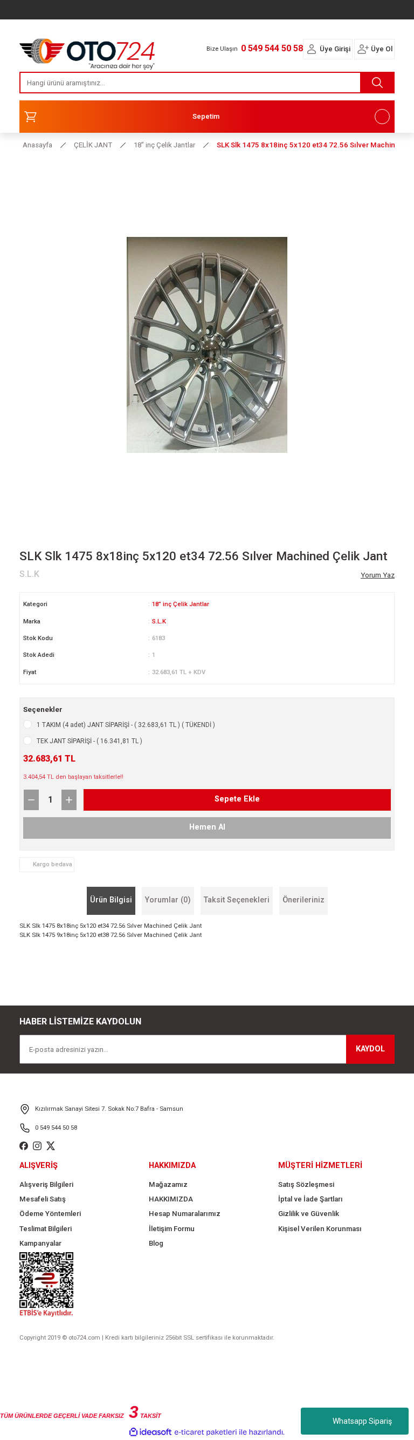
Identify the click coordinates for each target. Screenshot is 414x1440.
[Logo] (87, 51)
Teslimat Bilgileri (45, 1229)
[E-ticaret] (205, 1432)
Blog (156, 1243)
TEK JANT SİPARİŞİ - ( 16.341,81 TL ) (89, 741)
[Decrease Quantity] (31, 800)
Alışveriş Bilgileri (46, 1184)
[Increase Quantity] (69, 800)
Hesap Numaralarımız (184, 1214)
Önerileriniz (303, 900)
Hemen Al (207, 827)
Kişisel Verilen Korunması (320, 1229)
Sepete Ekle (237, 799)
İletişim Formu (172, 1229)
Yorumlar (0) (168, 900)
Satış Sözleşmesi (306, 1184)
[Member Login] (311, 49)
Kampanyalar (40, 1243)
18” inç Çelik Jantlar (180, 604)
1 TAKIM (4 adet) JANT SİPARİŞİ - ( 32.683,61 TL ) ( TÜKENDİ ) (126, 725)
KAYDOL (370, 1049)
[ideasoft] (150, 1432)
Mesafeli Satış (42, 1199)
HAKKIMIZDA (171, 1199)
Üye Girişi (335, 49)
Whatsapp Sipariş (362, 1421)
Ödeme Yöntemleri (50, 1214)
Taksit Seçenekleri (237, 900)
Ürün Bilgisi (111, 900)
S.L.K (159, 621)
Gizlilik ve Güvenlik (308, 1214)
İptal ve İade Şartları (310, 1199)
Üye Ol (381, 49)
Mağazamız (168, 1184)
